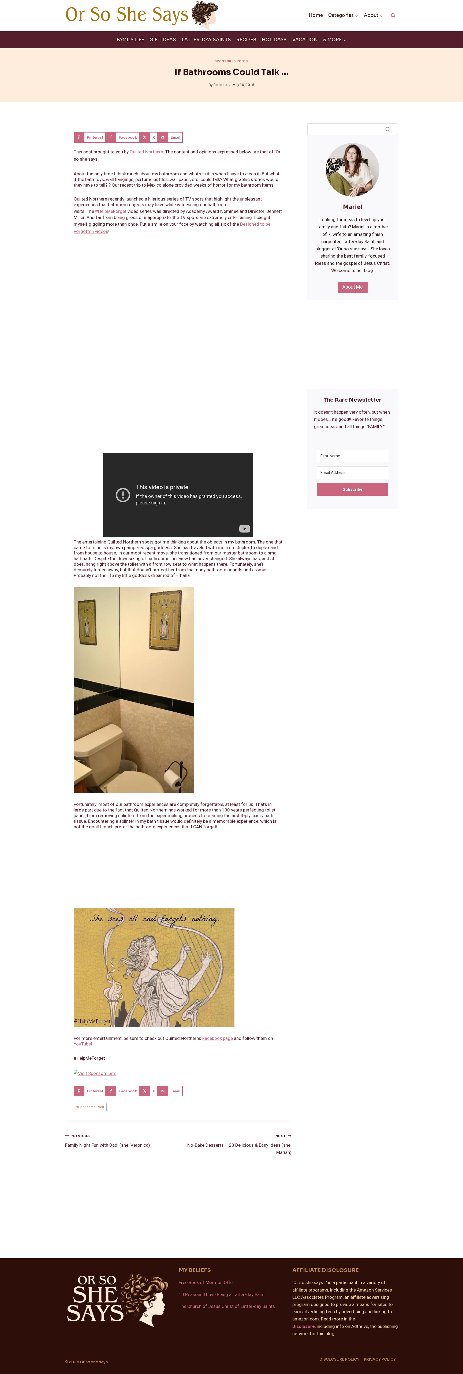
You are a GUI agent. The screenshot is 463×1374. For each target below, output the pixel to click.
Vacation (305, 40)
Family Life (130, 40)
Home (316, 15)
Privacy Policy (380, 1359)
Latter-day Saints (206, 40)
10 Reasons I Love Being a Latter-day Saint (222, 1294)
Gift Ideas (163, 40)
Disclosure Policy (339, 1359)
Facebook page (217, 1038)
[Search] (387, 129)
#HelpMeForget (110, 211)
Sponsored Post (90, 1107)
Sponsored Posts (232, 61)
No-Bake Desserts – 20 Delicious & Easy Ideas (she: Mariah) (239, 1144)
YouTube (82, 1044)
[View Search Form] (393, 15)
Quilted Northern (146, 152)
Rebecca (220, 85)
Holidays (274, 40)
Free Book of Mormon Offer (206, 1282)
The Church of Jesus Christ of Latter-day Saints (227, 1306)
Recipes (246, 40)
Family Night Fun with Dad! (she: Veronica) (107, 1141)
